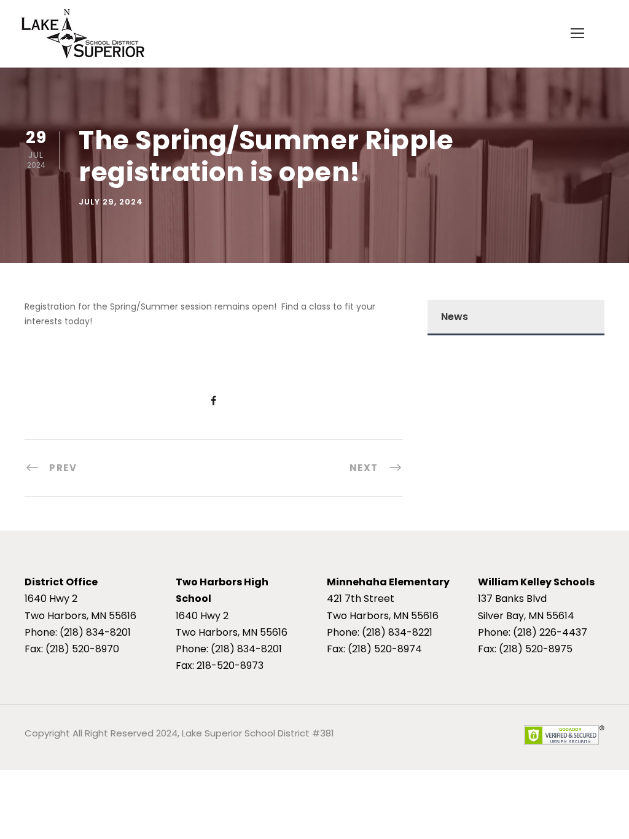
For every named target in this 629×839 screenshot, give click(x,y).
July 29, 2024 (111, 202)
